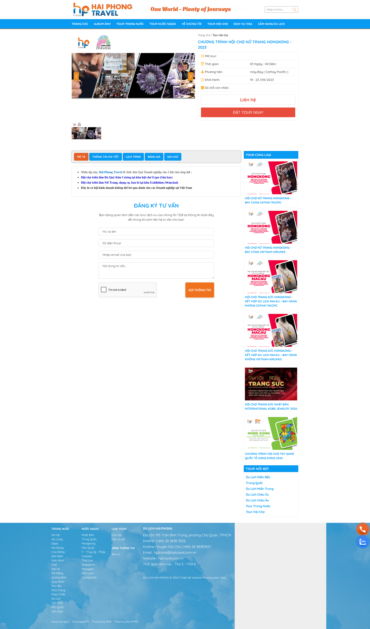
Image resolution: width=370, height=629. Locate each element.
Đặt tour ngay (248, 112)
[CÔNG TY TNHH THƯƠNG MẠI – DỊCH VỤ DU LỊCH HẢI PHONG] (103, 9)
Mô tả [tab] (81, 157)
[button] (190, 76)
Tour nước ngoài (163, 24)
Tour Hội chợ (217, 24)
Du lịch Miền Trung (259, 489)
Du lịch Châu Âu (257, 500)
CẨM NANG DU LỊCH (271, 24)
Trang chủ (80, 24)
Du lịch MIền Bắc (258, 477)
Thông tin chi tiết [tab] (105, 157)
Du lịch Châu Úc (257, 494)
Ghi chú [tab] (172, 157)
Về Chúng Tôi (192, 24)
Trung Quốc (254, 483)
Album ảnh (102, 24)
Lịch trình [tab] (133, 157)
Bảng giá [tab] (154, 157)
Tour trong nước (130, 24)
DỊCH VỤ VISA (243, 24)
